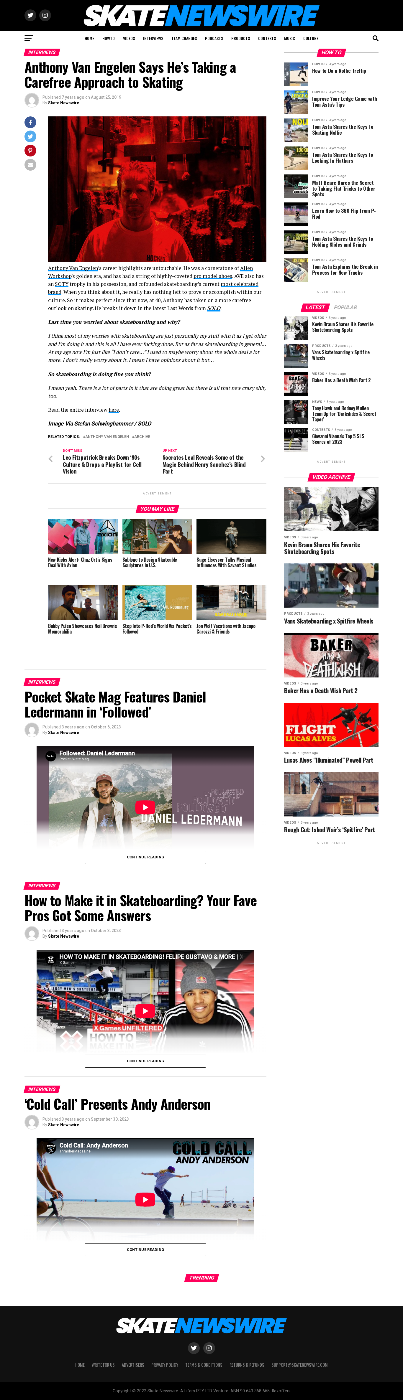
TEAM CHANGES (184, 38)
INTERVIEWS (153, 38)
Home (80, 1365)
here (114, 409)
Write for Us (103, 1365)
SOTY (61, 284)
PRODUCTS (240, 38)
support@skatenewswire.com (299, 1365)
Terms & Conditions (203, 1365)
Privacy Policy (164, 1365)
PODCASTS (214, 38)
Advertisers (133, 1365)
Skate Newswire (63, 102)
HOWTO (108, 38)
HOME (89, 38)
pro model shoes (213, 276)
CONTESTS (267, 38)
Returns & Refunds (247, 1365)
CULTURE (310, 38)
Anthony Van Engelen (73, 268)
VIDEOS (129, 38)
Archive (142, 437)
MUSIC (289, 38)
